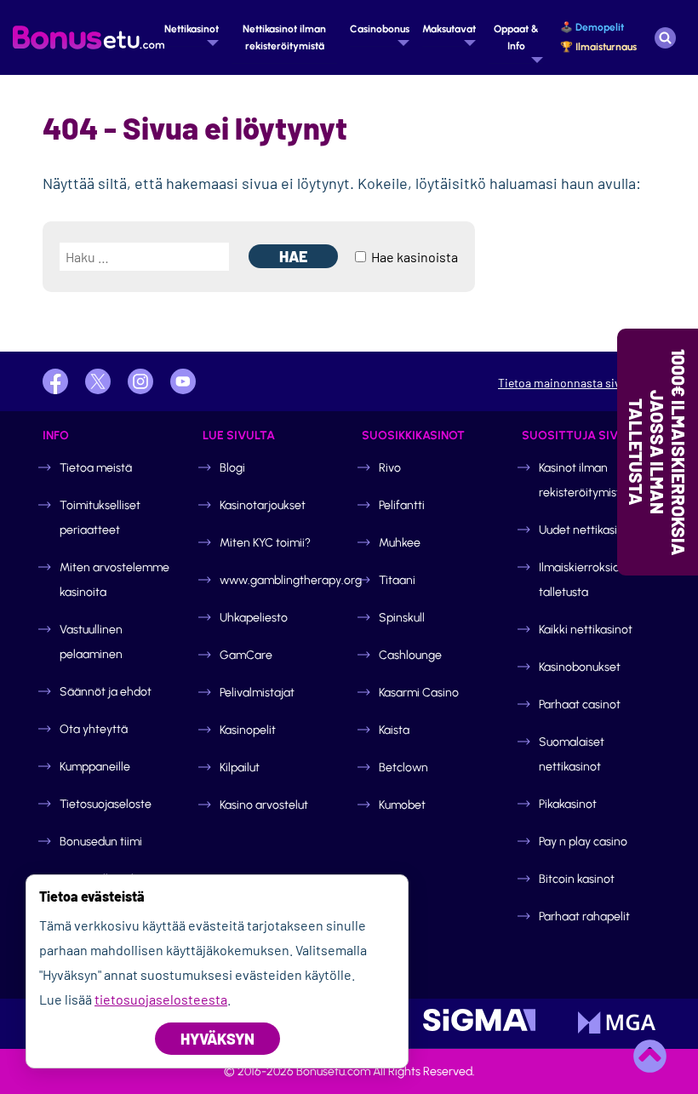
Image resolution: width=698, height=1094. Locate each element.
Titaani (397, 580)
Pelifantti (402, 505)
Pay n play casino (583, 841)
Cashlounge (410, 655)
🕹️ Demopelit (592, 27)
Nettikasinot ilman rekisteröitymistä (284, 37)
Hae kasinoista (413, 257)
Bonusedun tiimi (101, 841)
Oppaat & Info (516, 37)
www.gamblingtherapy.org (291, 580)
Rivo (390, 468)
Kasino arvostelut (264, 805)
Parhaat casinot (580, 704)
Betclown (403, 767)
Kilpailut (240, 767)
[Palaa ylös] (649, 1055)
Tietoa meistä (96, 468)
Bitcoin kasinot (577, 879)
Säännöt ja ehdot (106, 691)
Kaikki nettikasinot (585, 629)
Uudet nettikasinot (587, 530)
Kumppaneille (95, 766)
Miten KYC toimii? (265, 543)
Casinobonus (379, 29)
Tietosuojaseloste (106, 804)
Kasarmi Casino (419, 692)
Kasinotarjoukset (263, 505)
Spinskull (402, 617)
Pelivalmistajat (257, 692)
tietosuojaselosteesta (160, 999)
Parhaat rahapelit (584, 916)
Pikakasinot (568, 804)
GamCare (246, 655)
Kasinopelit (248, 730)
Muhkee (400, 543)
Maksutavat (449, 29)
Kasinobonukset (580, 667)
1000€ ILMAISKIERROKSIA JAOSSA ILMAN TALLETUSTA (657, 451)
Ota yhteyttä (94, 729)
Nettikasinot (191, 29)
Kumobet (402, 805)
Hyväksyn (217, 1038)
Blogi (232, 468)
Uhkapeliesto (254, 617)
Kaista (394, 730)
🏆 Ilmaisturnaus (598, 47)
